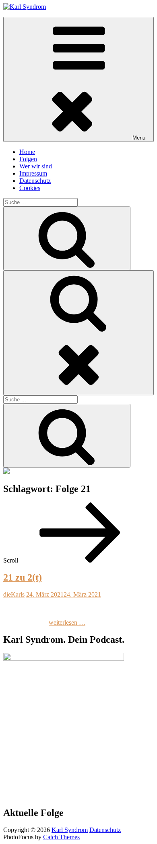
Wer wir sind (35, 166)
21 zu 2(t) (22, 577)
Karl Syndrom (70, 829)
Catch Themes (61, 837)
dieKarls (14, 594)
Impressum (33, 173)
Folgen (28, 159)
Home (27, 151)
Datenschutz (35, 180)
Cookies (29, 187)
